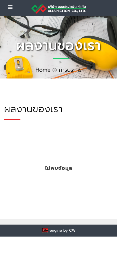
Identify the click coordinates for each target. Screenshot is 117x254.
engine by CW (62, 230)
